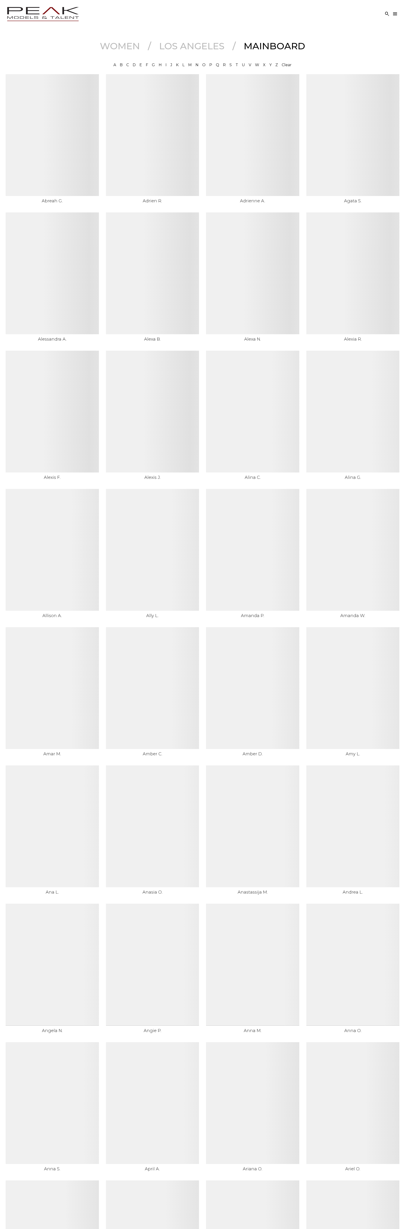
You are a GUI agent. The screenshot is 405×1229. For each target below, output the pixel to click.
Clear (287, 65)
